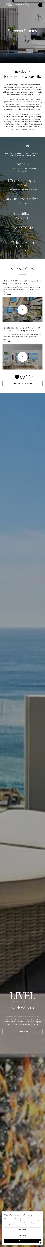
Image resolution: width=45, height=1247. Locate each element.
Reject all (22, 1229)
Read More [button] (7, 294)
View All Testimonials (22, 384)
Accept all (22, 1241)
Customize (22, 1235)
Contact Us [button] (22, 1031)
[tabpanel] (22, 324)
